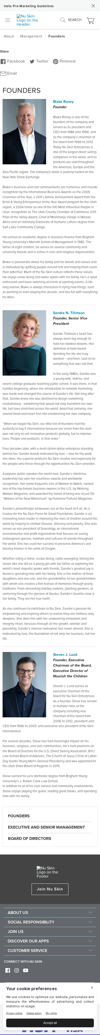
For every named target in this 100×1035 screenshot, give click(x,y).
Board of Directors (29, 838)
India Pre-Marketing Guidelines (29, 6)
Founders (19, 816)
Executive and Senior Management (46, 827)
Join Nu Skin (50, 889)
